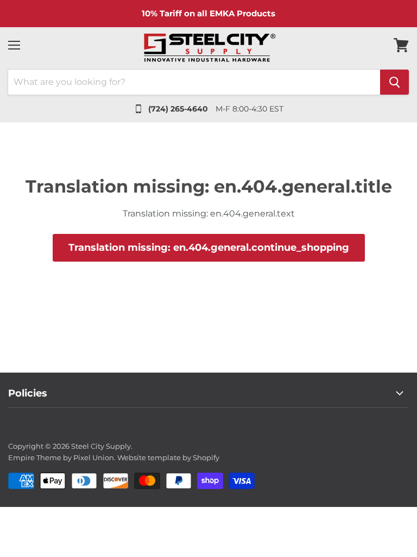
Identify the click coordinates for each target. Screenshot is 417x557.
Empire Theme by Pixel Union (61, 457)
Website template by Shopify (168, 457)
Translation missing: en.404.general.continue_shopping (208, 247)
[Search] (394, 82)
